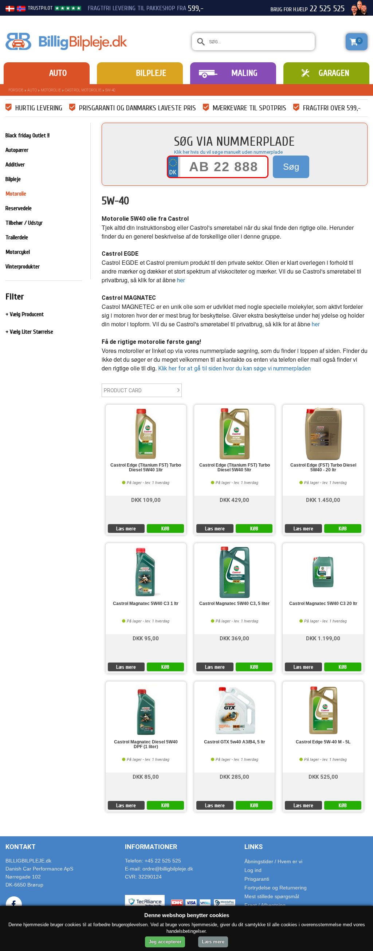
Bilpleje (151, 73)
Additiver (15, 164)
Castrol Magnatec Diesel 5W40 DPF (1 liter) (146, 744)
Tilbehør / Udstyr (24, 223)
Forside (15, 90)
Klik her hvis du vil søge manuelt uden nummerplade (228, 152)
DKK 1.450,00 (323, 499)
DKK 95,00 (146, 638)
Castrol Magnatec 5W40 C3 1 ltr (145, 603)
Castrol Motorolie (83, 90)
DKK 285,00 (234, 776)
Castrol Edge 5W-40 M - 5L (323, 742)
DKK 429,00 (234, 499)
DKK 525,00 (323, 776)
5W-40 (110, 90)
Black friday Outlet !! (27, 135)
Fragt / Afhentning (265, 905)
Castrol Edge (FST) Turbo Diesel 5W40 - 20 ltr (323, 467)
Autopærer (16, 150)
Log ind (253, 870)
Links (253, 846)
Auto (58, 73)
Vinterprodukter (22, 266)
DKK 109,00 (146, 499)
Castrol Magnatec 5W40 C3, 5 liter (234, 603)
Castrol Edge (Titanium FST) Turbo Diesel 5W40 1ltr (145, 467)
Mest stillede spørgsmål (271, 896)
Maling (244, 73)
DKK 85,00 (146, 776)
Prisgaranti (256, 879)
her (181, 280)
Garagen (334, 73)
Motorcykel (17, 252)
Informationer (151, 846)
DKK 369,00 (234, 638)
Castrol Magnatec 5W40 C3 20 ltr (323, 603)
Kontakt (20, 846)
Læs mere (126, 529)
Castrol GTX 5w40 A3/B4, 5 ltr (234, 742)
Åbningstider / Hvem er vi (273, 861)
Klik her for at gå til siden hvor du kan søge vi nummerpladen (234, 368)
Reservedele (18, 208)
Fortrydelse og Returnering (275, 888)
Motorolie (51, 90)
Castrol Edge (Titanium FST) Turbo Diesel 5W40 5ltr (234, 467)
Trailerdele (16, 237)
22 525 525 (327, 8)
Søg (291, 167)
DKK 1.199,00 (323, 638)
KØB (165, 529)
